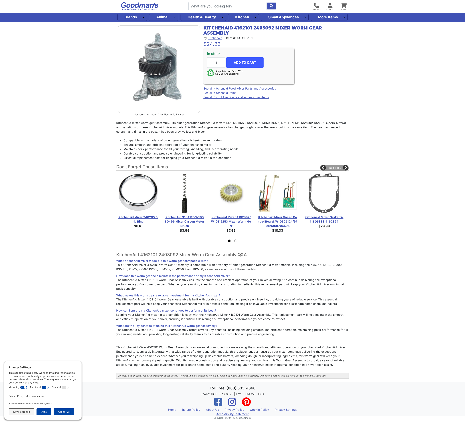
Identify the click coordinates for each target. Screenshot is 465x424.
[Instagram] (232, 404)
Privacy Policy (234, 409)
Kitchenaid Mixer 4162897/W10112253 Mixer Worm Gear (231, 221)
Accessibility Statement (232, 414)
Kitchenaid (215, 38)
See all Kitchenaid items (219, 93)
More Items (328, 17)
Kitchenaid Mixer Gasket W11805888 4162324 (324, 219)
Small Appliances (283, 17)
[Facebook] (218, 404)
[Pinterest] (246, 404)
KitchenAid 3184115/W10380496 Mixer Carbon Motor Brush (185, 221)
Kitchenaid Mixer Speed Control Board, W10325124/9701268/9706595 (278, 221)
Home (172, 409)
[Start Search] (271, 6)
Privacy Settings (286, 409)
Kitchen (242, 17)
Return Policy (191, 409)
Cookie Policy (259, 409)
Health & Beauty (202, 17)
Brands (130, 17)
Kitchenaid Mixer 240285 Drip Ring (138, 219)
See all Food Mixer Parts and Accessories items (236, 97)
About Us (212, 409)
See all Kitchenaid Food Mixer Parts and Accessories (239, 88)
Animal (162, 17)
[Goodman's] (139, 6)
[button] (323, 168)
